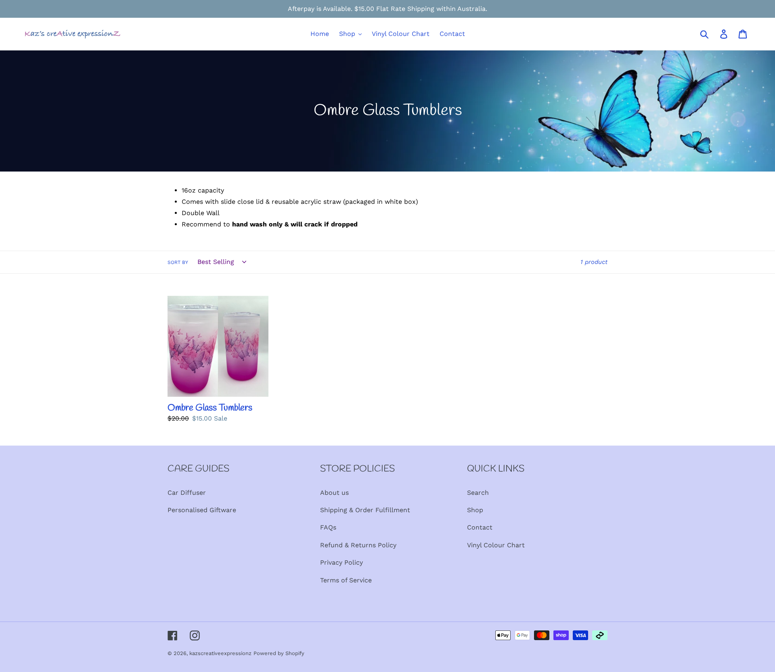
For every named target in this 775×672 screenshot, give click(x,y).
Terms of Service (346, 580)
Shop (475, 510)
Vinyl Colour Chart (496, 545)
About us (334, 492)
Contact (479, 527)
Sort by (178, 262)
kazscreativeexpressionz (220, 653)
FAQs (328, 527)
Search (478, 492)
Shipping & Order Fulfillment (365, 510)
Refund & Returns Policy (358, 545)
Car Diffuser (187, 492)
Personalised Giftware (202, 510)
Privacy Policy (341, 562)
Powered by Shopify (278, 653)
